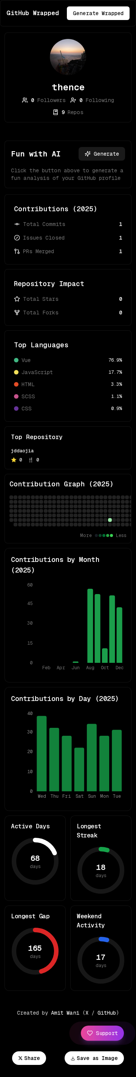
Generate (106, 154)
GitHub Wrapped (32, 13)
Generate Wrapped (98, 13)
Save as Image (97, 1058)
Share (32, 1058)
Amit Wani (65, 1013)
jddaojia (22, 450)
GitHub (106, 1013)
